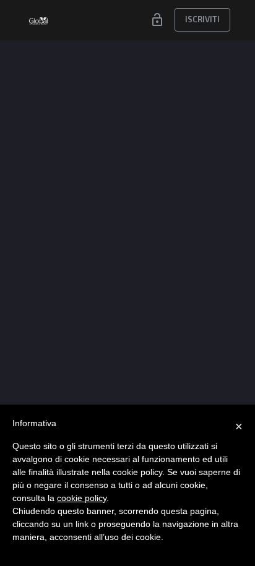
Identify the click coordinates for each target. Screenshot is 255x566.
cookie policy (81, 498)
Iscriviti (202, 19)
